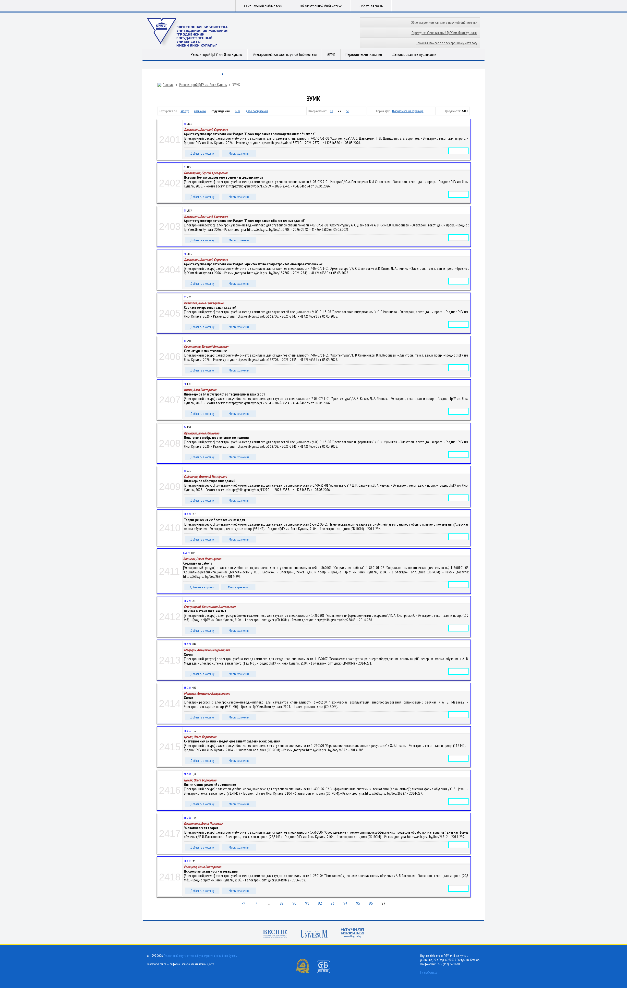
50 (347, 111)
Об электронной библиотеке (321, 5)
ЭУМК (331, 54)
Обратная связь (371, 5)
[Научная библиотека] (352, 933)
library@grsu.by (428, 972)
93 (333, 903)
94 (345, 903)
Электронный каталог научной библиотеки (285, 54)
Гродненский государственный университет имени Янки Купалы (200, 956)
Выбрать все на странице (407, 111)
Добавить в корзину (202, 153)
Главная (168, 85)
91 (307, 903)
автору (185, 111)
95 (358, 903)
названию (200, 111)
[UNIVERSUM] (314, 934)
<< (243, 903)
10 (331, 111)
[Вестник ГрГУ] (275, 934)
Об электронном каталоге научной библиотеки (444, 22)
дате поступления (257, 111)
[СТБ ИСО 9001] (326, 972)
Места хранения (239, 153)
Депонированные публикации (414, 54)
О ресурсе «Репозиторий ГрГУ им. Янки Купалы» (444, 32)
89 (282, 903)
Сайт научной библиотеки (263, 5)
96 (371, 903)
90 (294, 903)
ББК (237, 111)
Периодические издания (364, 54)
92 (320, 903)
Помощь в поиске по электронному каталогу (446, 43)
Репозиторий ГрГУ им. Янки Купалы (216, 54)
